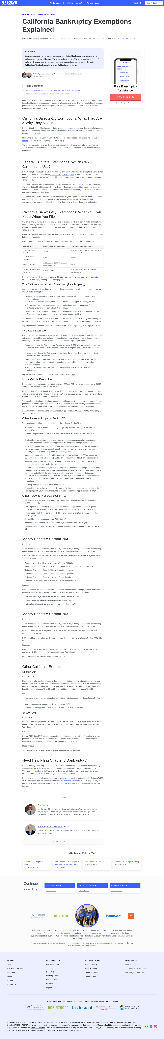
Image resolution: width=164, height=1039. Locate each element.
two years (84, 187)
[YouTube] (146, 1026)
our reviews (77, 943)
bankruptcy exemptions (70, 128)
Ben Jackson (45, 74)
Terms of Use (90, 977)
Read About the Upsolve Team (63, 842)
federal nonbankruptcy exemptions (75, 199)
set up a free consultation (67, 781)
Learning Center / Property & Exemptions (38, 14)
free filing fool (36, 771)
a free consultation (38, 1028)
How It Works (68, 3)
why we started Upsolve (55, 943)
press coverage (107, 943)
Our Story (11, 973)
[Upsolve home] (9, 2)
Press (9, 977)
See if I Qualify (152, 3)
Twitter (65, 826)
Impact (49, 988)
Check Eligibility (125, 97)
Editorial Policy (91, 965)
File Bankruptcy (55, 3)
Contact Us (11, 985)
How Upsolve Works (15, 969)
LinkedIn (68, 826)
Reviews (90, 3)
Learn (97, 3)
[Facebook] (151, 1026)
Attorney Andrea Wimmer (73, 74)
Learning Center (52, 976)
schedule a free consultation (89, 277)
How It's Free (79, 3)
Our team (64, 933)
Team (9, 965)
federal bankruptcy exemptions (62, 174)
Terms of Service (92, 973)
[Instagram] (155, 1026)
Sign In (136, 3)
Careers (10, 981)
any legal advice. (61, 1025)
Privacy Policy (91, 969)
